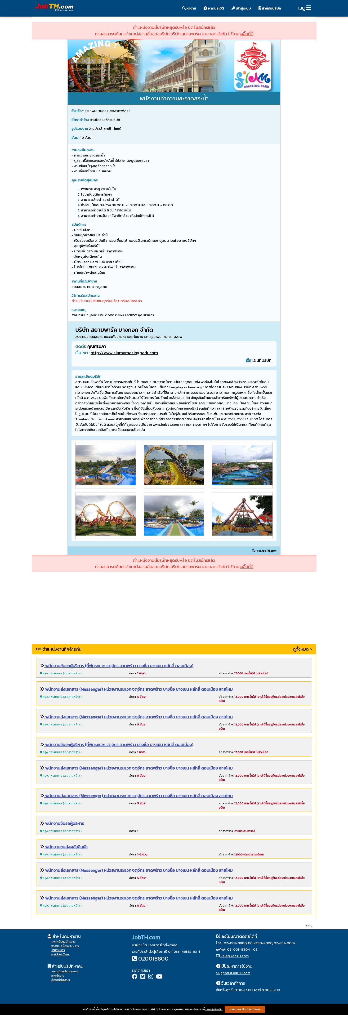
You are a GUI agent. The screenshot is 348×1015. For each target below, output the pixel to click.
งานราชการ (58, 950)
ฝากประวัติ (215, 8)
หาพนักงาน (57, 976)
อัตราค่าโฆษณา (60, 980)
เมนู (301, 8)
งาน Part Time (60, 954)
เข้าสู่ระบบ (243, 8)
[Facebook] (135, 977)
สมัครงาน (66, 946)
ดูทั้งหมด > (302, 649)
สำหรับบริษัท (271, 8)
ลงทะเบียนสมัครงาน (63, 941)
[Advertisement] (174, 610)
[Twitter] (142, 977)
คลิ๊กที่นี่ (246, 34)
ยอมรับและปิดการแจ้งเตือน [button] (245, 1009)
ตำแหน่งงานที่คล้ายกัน (61, 649)
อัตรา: (137, 673)
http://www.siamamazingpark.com (124, 352)
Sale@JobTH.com (234, 955)
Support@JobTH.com (233, 972)
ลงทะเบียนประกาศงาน (64, 971)
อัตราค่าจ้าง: (243, 673)
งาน (77, 946)
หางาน (191, 8)
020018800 (153, 958)
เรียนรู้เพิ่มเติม (214, 1009)
